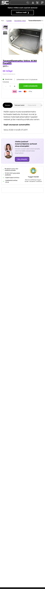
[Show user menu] (33, 2)
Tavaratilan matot (20, 20)
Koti (2, 20)
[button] (33, 170)
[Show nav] (42, 2)
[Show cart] (37, 2)
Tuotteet (9, 20)
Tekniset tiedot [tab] (19, 105)
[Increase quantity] (14, 86)
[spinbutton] (10, 86)
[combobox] (19, 3)
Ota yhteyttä (22, 159)
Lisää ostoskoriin (30, 86)
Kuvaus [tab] (7, 105)
